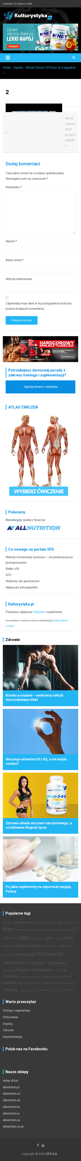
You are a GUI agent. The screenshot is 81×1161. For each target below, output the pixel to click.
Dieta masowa (36, 938)
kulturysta (37, 946)
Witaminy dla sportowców (23, 581)
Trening (10, 989)
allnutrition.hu (11, 1107)
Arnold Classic (40, 923)
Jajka (58, 938)
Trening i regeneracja (16, 1010)
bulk (57, 929)
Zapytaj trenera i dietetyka (41, 387)
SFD (8, 575)
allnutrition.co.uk (13, 1126)
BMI (43, 930)
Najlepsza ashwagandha (21, 587)
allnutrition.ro (11, 1113)
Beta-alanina (70, 923)
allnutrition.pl (11, 1087)
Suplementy (70, 983)
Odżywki (38, 612)
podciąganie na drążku (31, 976)
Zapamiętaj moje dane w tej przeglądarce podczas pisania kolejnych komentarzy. (39, 306)
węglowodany (25, 990)
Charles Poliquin (69, 930)
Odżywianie (10, 1017)
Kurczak (52, 946)
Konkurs (8, 946)
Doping (7, 1024)
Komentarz (14, 187)
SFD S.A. (51, 1154)
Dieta (22, 938)
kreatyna (21, 945)
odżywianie (37, 963)
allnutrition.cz (11, 1093)
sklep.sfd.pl (10, 1080)
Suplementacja (12, 1037)
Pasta (56, 970)
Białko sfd (12, 568)
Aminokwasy (22, 922)
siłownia (36, 983)
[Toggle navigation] (8, 57)
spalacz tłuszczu (34, 520)
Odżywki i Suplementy (34, 970)
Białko (9, 929)
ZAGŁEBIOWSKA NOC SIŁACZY (47, 990)
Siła (27, 983)
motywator (50, 954)
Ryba (20, 983)
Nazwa (11, 241)
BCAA (60, 923)
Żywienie (68, 990)
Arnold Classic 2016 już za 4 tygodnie (70, 132)
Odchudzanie (15, 962)
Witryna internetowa (19, 279)
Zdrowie (8, 1030)
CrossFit (9, 938)
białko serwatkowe (27, 929)
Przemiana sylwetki (52, 976)
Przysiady (66, 976)
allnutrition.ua (11, 1120)
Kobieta (67, 938)
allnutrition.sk (11, 1100)
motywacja (24, 954)
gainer (49, 938)
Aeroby (7, 922)
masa (62, 946)
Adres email (15, 260)
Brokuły (50, 930)
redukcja (10, 982)
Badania (52, 923)
